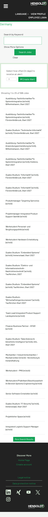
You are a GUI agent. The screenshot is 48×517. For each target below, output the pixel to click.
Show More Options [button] (14, 46)
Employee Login (38, 17)
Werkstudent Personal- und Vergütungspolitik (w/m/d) (18, 228)
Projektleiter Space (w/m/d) (18, 416)
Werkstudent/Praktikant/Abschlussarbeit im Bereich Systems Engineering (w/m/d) (24, 382)
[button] (6, 6)
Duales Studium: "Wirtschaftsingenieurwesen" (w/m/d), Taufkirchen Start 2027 (23, 300)
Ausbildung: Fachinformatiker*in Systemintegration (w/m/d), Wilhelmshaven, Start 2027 (20, 101)
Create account (24, 464)
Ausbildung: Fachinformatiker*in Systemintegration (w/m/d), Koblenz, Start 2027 (22, 162)
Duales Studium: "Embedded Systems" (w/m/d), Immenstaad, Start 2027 (23, 254)
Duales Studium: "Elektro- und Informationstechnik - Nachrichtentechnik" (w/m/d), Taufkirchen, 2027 (19, 269)
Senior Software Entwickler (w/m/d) (22, 393)
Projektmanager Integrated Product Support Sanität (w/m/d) (22, 215)
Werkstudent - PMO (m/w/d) (18, 370)
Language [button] (21, 13)
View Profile (38, 13)
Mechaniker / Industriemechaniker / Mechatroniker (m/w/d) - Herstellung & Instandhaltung (23, 357)
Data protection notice (24, 483)
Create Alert (28, 79)
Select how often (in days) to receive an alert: (20, 72)
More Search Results (24, 439)
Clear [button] (15, 57)
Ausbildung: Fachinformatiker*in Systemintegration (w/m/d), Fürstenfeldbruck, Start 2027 (20, 117)
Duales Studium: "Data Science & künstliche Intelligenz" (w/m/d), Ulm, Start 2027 (21, 342)
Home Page (24, 460)
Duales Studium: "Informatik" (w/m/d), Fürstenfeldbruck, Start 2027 (22, 176)
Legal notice (24, 477)
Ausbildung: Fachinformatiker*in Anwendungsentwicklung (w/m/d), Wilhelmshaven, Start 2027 (21, 146)
